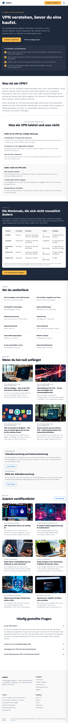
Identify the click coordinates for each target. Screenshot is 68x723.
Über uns (38, 697)
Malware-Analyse (43, 595)
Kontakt (38, 700)
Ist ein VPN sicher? (34, 626)
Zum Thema (11, 466)
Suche (38, 702)
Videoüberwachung (41, 687)
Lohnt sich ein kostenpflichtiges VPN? (34, 644)
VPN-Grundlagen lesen (32, 40)
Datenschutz (39, 707)
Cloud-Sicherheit (11, 559)
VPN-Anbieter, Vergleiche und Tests (13, 700)
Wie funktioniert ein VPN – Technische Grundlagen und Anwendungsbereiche (50, 390)
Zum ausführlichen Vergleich (14, 272)
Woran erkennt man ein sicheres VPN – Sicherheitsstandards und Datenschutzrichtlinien (49, 430)
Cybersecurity (40, 684)
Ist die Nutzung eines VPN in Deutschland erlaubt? (34, 654)
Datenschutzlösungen (8, 705)
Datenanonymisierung (12, 595)
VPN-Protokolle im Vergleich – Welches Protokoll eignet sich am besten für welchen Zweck (17, 430)
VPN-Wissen (39, 679)
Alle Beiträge (59, 498)
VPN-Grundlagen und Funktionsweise (12, 385)
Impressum (39, 705)
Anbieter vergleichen (52, 3)
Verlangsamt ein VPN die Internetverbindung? (34, 649)
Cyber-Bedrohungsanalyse (47, 523)
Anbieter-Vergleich (41, 682)
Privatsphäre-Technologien (10, 702)
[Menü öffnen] (64, 3)
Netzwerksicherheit (12, 523)
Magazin (38, 689)
